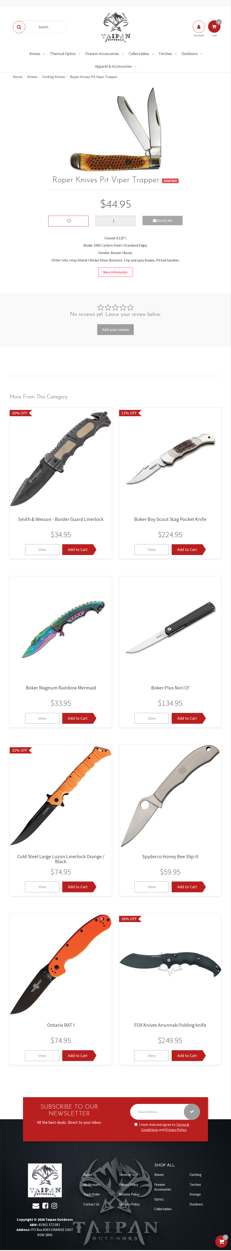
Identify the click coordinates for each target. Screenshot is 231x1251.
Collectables (139, 53)
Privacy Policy (175, 1129)
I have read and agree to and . (164, 1127)
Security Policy (129, 1204)
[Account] (199, 31)
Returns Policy (129, 1194)
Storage (195, 1194)
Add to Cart (78, 549)
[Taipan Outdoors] (115, 26)
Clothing (195, 1174)
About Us (90, 1174)
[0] (221, 1246)
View (42, 549)
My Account (91, 1184)
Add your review (115, 329)
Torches (165, 53)
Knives (34, 53)
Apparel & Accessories (113, 66)
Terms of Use (128, 1174)
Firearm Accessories (102, 53)
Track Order (91, 1194)
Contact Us (91, 1204)
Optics (159, 1199)
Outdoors (190, 53)
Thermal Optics (63, 53)
